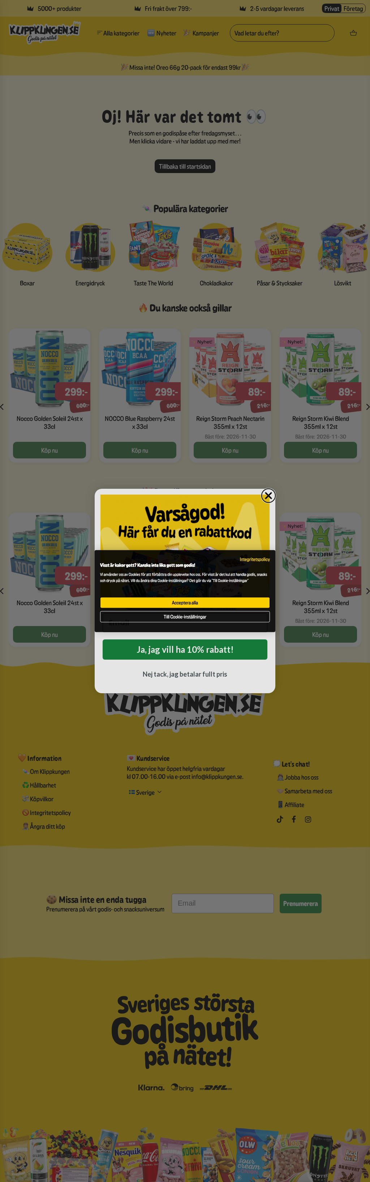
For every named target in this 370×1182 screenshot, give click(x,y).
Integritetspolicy (255, 559)
